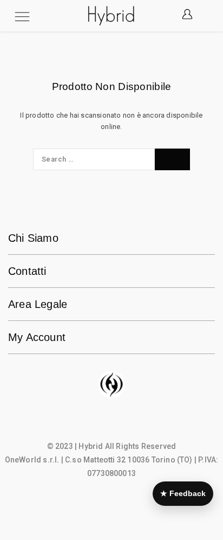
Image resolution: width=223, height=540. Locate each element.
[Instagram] (111, 424)
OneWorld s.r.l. (32, 459)
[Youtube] (132, 424)
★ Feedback (183, 493)
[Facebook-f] (90, 424)
